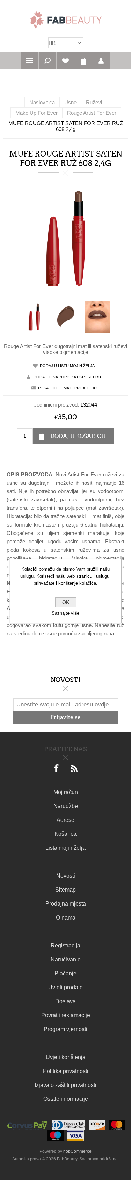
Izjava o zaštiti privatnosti (65, 1085)
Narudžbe (65, 806)
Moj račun (65, 792)
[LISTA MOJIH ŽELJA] (65, 60)
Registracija (65, 945)
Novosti (65, 876)
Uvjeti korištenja (66, 1057)
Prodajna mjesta (65, 904)
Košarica (83, 60)
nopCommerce (77, 1151)
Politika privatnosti (65, 1071)
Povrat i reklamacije (65, 1015)
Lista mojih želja (65, 848)
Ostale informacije (65, 1099)
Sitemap (65, 890)
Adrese (65, 820)
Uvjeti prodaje (65, 987)
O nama (65, 918)
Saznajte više (65, 613)
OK (65, 602)
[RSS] (74, 769)
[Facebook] (57, 769)
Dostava (65, 1001)
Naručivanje (66, 959)
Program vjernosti (65, 1029)
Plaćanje (65, 973)
